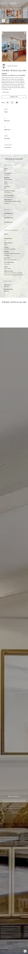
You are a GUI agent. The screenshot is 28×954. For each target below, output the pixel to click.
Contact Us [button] (14, 812)
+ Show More (5, 92)
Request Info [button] (14, 96)
